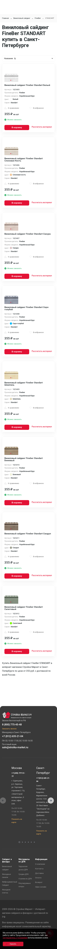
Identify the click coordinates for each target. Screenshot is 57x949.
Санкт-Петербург (43, 770)
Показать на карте (16, 820)
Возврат (38, 882)
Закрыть (51, 946)
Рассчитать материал (42, 127)
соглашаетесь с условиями (15, 938)
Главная (5, 18)
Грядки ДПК (24, 874)
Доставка (39, 873)
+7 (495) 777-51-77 (18, 774)
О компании (40, 864)
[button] (51, 800)
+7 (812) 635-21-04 (43, 779)
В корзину (17, 127)
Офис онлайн (40, 887)
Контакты (39, 869)
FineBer (38, 18)
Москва (16, 768)
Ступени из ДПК (25, 879)
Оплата (38, 878)
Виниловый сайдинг (21, 18)
